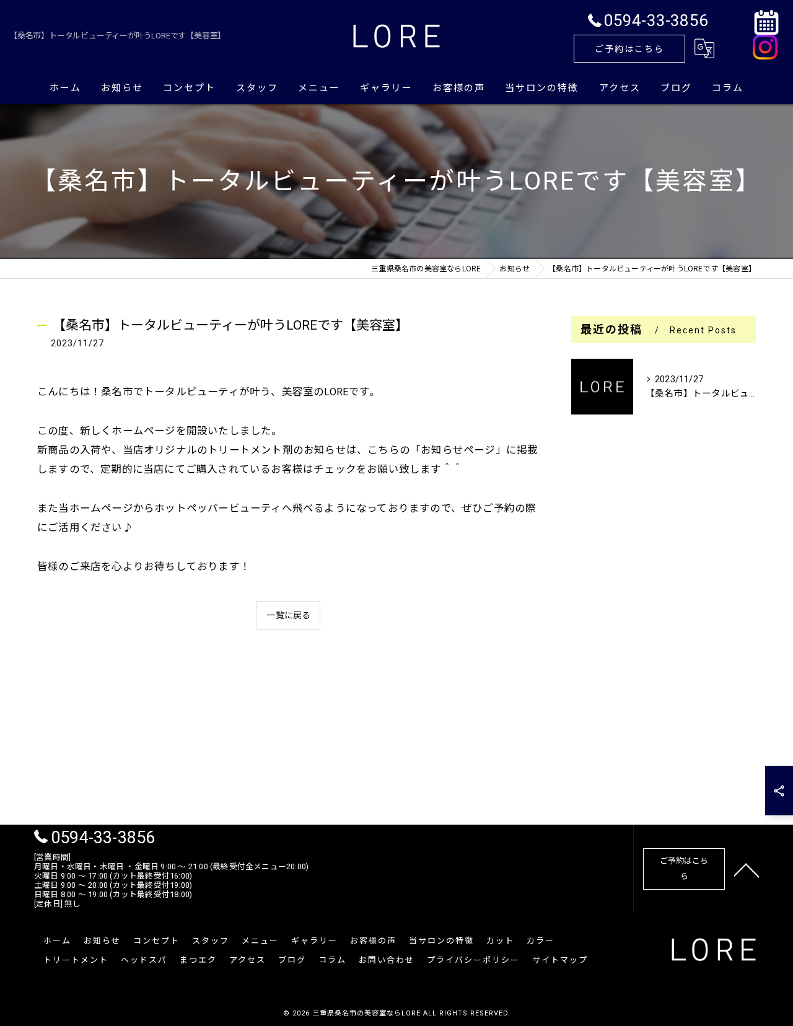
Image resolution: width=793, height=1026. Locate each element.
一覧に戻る (288, 615)
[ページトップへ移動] (746, 869)
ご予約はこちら (629, 49)
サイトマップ (560, 960)
